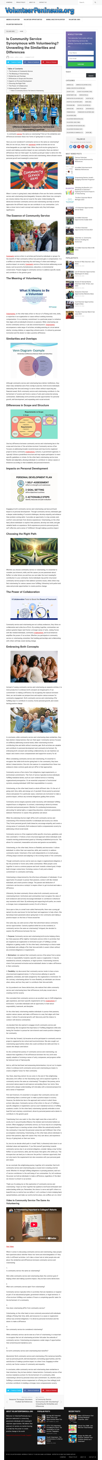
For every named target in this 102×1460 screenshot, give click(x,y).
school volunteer (84, 105)
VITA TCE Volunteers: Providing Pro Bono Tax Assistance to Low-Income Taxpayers (54, 1428)
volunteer (71, 115)
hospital (89, 98)
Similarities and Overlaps (17, 76)
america (70, 84)
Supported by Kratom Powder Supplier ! (19, 1435)
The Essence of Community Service (21, 71)
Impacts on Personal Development (20, 81)
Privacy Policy (20, 2)
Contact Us (43, 2)
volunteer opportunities (33, 19)
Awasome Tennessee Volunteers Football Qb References (20, 1400)
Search (68, 72)
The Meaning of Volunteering (19, 74)
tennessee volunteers (86, 112)
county (70, 91)
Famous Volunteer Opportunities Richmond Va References (84, 159)
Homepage (9, 2)
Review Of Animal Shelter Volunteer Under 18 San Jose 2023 (84, 284)
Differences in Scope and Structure (21, 78)
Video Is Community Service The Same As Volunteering (27, 90)
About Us (32, 2)
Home (21, 31)
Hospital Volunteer (74, 102)
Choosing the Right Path (17, 83)
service (19, 134)
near (88, 102)
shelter (79, 108)
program (71, 105)
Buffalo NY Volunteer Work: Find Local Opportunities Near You (54, 1417)
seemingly (32, 145)
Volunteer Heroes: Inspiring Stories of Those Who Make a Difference (30, 1454)
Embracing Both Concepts (17, 88)
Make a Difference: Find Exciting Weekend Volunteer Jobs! (85, 1417)
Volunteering (10, 314)
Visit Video (10, 1247)
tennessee (71, 112)
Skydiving (90, 108)
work (88, 132)
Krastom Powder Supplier (67, 1454)
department (71, 95)
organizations (30, 452)
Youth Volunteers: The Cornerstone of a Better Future (55, 1439)
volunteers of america (75, 132)
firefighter (83, 95)
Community (10, 256)
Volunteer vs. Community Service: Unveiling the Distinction (83, 240)
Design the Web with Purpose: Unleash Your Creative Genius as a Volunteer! (85, 1438)
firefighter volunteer (75, 98)
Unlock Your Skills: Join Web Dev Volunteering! (85, 1426)
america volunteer (13, 19)
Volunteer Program (74, 129)
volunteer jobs (74, 19)
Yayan (12, 57)
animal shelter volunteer (55, 19)
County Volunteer (84, 91)
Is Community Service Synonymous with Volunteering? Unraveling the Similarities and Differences (47, 1402)
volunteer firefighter (14, 24)
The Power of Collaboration (18, 86)
